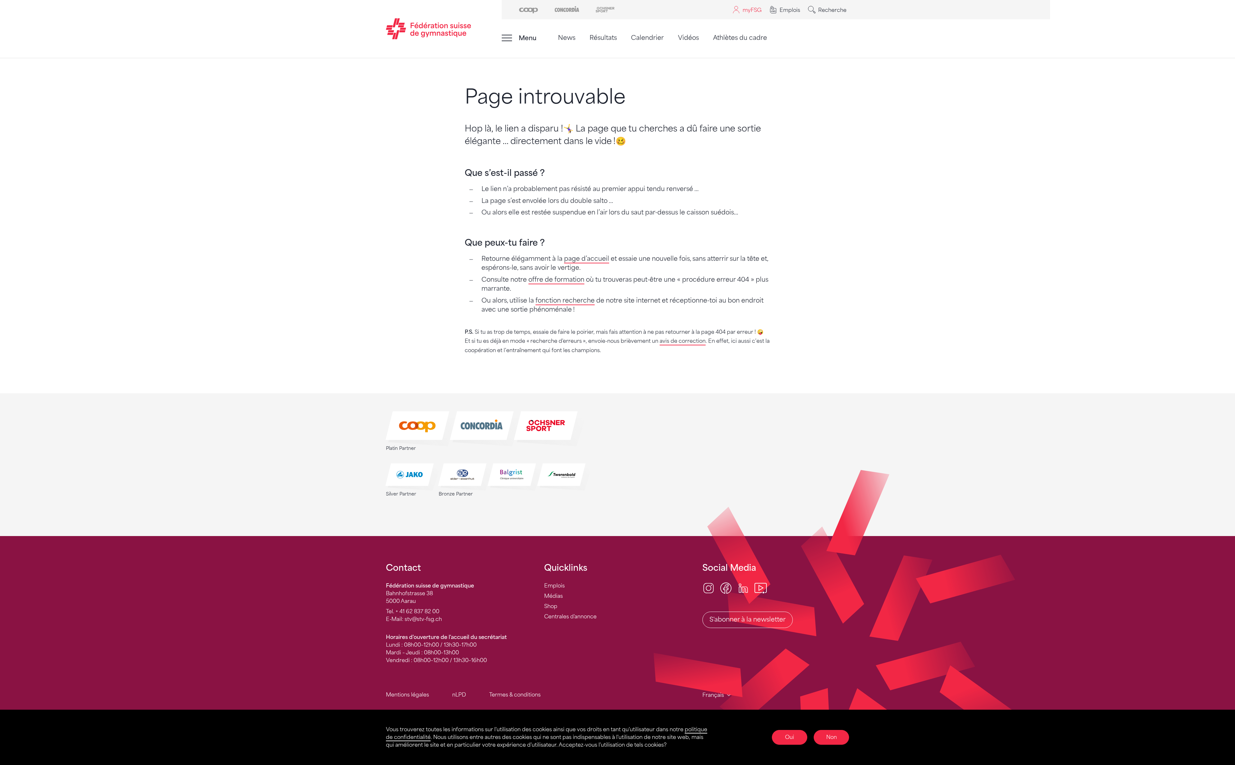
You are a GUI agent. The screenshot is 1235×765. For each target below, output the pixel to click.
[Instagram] (708, 588)
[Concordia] (566, 9)
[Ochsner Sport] (605, 9)
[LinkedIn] (743, 588)
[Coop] (528, 9)
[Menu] (507, 38)
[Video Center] (761, 588)
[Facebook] (726, 588)
